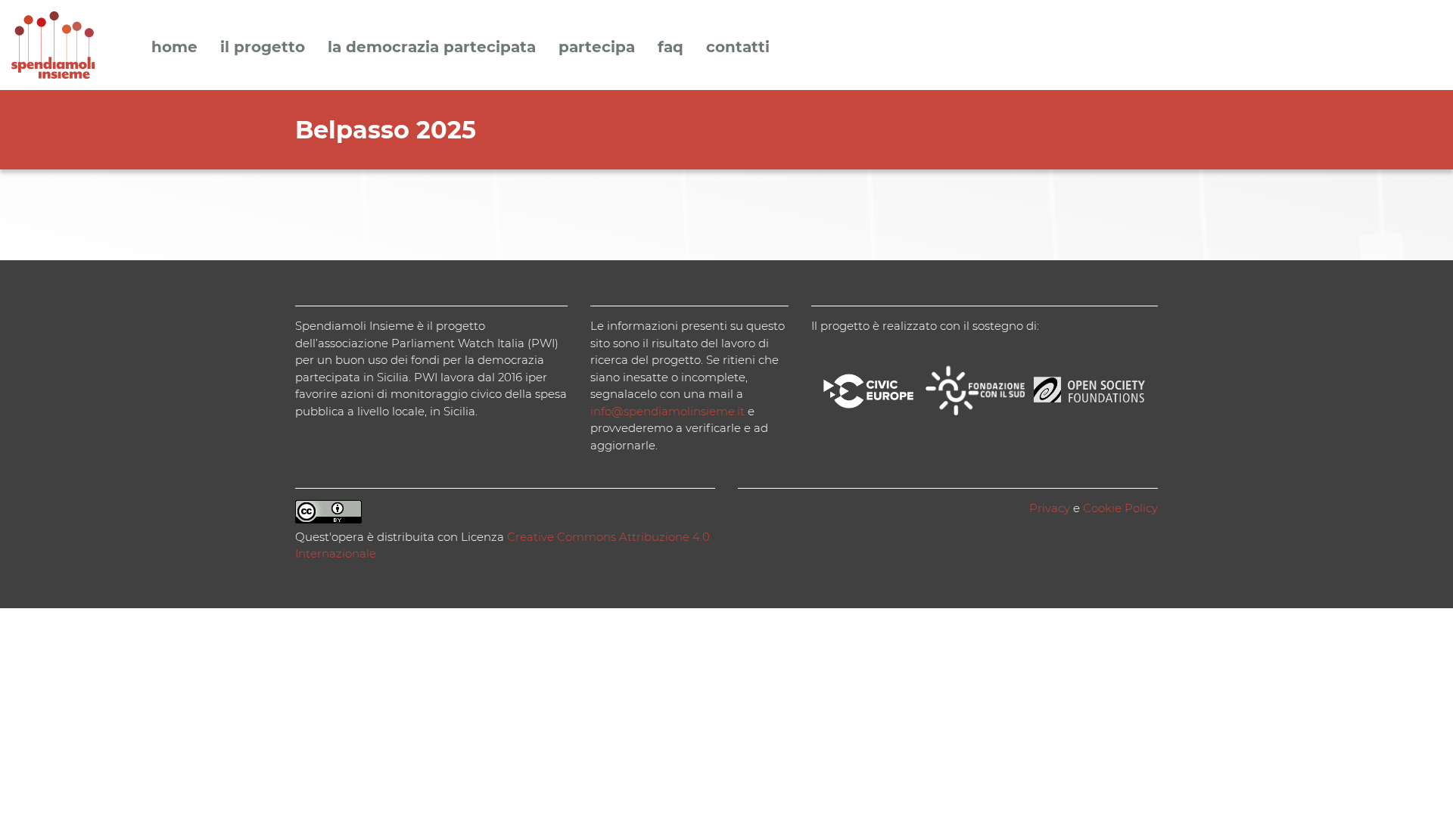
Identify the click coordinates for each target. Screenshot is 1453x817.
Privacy (1049, 508)
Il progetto (262, 47)
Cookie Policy (1120, 508)
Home (174, 47)
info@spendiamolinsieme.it (667, 411)
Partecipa (596, 47)
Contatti (738, 47)
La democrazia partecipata (432, 47)
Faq (670, 47)
